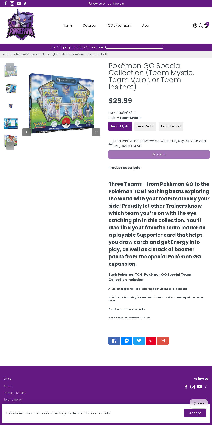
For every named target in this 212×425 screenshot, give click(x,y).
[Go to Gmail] (163, 341)
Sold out (159, 154)
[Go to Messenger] (126, 341)
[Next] (10, 146)
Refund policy (12, 400)
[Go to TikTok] (25, 3)
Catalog (89, 25)
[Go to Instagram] (12, 3)
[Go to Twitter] (139, 341)
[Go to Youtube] (19, 3)
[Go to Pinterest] (151, 341)
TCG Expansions (119, 25)
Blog (145, 25)
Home (67, 25)
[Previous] (10, 67)
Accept (195, 413)
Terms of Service (14, 393)
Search (8, 386)
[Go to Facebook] (5, 3)
